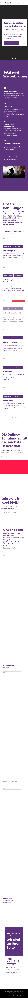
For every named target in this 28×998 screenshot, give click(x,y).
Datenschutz (11, 995)
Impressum (18, 995)
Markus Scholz (8, 665)
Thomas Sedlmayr (10, 782)
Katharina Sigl (8, 898)
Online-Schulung (7, 246)
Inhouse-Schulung (8, 275)
